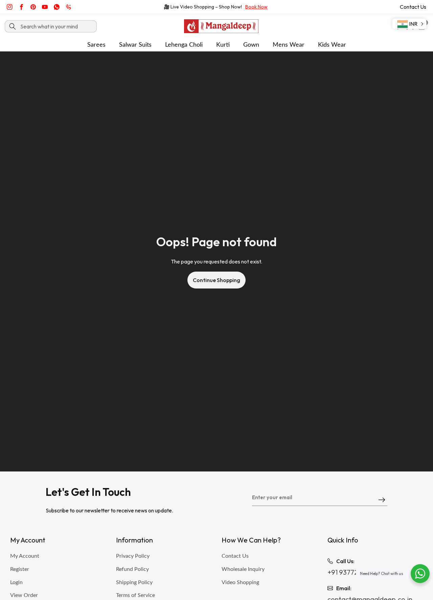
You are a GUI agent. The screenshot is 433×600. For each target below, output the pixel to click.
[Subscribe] (381, 500)
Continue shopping (216, 280)
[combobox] (50, 26)
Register (19, 569)
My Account (24, 556)
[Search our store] (12, 26)
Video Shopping (240, 582)
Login (16, 582)
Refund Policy (132, 569)
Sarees (96, 45)
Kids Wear (332, 45)
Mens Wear (288, 45)
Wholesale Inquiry (243, 569)
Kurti (223, 45)
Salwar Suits (135, 45)
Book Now (256, 7)
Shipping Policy (134, 582)
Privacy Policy (133, 556)
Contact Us (413, 6)
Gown (251, 45)
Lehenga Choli (184, 45)
